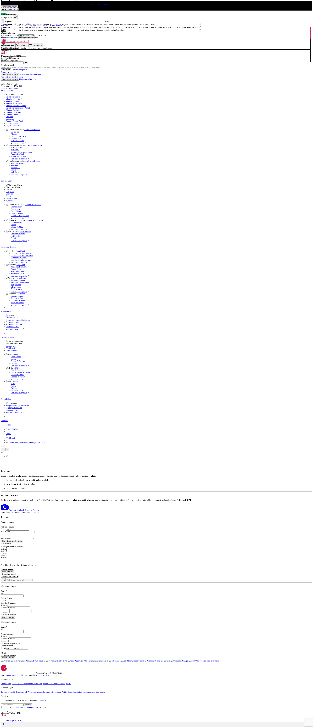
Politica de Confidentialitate (28, 707)
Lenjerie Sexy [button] (6, 181)
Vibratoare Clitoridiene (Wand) (18, 108)
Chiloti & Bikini (17, 227)
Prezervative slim (12, 322)
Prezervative (15, 168)
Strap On (14, 165)
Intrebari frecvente (35, 684)
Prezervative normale (14, 324)
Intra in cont (6, 70)
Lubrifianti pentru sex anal (21, 260)
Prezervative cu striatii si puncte (18, 320)
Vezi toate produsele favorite (30, 74)
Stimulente (21, 265)
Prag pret (4, 641)
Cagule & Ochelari (18, 361)
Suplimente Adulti (18, 280)
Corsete (9, 189)
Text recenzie (6, 539)
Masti (13, 384)
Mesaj (3, 653)
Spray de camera (17, 303)
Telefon (4, 605)
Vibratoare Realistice (14, 103)
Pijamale (9, 200)
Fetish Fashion (25, 232)
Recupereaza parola (19, 70)
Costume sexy (16, 207)
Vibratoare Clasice (13, 97)
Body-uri (9, 194)
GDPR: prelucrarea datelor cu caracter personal (43, 692)
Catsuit (13, 238)
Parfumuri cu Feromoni (20, 282)
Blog (9, 684)
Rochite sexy (16, 209)
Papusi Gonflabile (18, 154)
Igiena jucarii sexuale (14, 408)
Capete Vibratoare (13, 125)
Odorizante (21, 294)
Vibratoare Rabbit (13, 101)
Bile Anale (10, 119)
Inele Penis (15, 150)
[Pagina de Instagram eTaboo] (6, 711)
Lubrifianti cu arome (19, 258)
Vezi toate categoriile (19, 143)
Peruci (13, 386)
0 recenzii (15, 7)
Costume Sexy (16, 222)
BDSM (17, 368)
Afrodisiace (21, 278)
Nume (3, 529)
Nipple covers (11, 198)
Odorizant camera (17, 296)
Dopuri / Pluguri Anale (14, 121)
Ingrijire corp (16, 285)
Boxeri (13, 225)
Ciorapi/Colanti (17, 213)
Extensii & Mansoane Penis (21, 152)
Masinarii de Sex (17, 141)
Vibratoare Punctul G (14, 99)
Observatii (5, 613)
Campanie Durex (58, 684)
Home (8, 425)
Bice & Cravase (17, 370)
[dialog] (156, 601)
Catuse (13, 170)
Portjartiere (10, 192)
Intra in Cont (22, 25)
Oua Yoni (9, 117)
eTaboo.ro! (42, 700)
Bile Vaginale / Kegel (19, 136)
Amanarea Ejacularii (19, 267)
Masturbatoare (16, 147)
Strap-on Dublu (12, 123)
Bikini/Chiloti (16, 211)
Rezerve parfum (17, 298)
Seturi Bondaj (16, 357)
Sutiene (9, 196)
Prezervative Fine (12, 318)
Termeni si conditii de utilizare (12, 692)
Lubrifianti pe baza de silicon (22, 256)
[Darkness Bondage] (5, 510)
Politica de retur (89, 692)
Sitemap (24, 684)
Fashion (14, 388)
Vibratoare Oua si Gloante (16, 106)
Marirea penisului (17, 271)
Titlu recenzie (6, 532)
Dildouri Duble (12, 114)
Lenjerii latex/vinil (18, 234)
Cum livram (16, 684)
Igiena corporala (12, 410)
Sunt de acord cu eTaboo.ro (25, 707)
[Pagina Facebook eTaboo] (2, 711)
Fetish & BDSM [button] (7, 337)
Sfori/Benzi (10, 348)
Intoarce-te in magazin (10, 74)
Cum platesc (100, 692)
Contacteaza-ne (56, 25)
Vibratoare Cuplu (17, 163)
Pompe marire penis (18, 156)
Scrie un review (7, 572)
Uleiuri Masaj (16, 287)
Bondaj (17, 354)
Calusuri (14, 363)
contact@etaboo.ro (13, 675)
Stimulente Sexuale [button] (8, 247)
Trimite (4, 617)
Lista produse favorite (38, 25)
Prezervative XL (12, 327)
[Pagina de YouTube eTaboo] (9, 711)
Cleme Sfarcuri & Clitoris (20, 372)
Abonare (28, 705)
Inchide (19, 541)
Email (4, 591)
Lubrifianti (21, 251)
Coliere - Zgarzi (12, 350)
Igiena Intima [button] (6, 399)
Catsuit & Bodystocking (20, 216)
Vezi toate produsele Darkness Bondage (24, 510)
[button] (2, 21)
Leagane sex (11, 346)
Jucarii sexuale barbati (33, 145)
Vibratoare (15, 132)
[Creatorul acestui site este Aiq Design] (5, 715)
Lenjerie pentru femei (33, 205)
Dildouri (14, 134)
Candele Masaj (16, 289)
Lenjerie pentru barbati (34, 220)
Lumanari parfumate (18, 300)
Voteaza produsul (7, 527)
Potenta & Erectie (17, 269)
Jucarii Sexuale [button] (7, 90)
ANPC (68, 684)
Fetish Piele (15, 236)
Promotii (4, 421)
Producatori (47, 684)
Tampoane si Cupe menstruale (17, 405)
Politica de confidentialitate (72, 692)
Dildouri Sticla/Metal (14, 112)
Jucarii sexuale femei (32, 130)
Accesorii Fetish (17, 390)
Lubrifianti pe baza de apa (21, 253)
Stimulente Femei (17, 273)
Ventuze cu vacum (18, 377)
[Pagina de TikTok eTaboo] (12, 711)
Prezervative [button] (6, 311)
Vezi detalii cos (7, 25)
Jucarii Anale (16, 138)
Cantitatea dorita (7, 646)
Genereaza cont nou (8, 72)
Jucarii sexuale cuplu (32, 161)
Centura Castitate (17, 375)
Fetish (15, 381)
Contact (4, 684)
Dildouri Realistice (13, 110)
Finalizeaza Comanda (27, 79)
